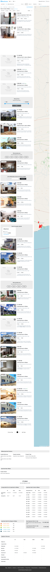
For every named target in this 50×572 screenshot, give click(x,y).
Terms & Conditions (20, 567)
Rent (9, 1)
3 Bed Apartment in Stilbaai (24, 89)
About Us (9, 567)
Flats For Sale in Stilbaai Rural (5, 473)
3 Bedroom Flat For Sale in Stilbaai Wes (24, 32)
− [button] (35, 8)
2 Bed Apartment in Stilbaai (24, 74)
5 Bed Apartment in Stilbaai (24, 143)
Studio (10, 10)
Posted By (34, 4)
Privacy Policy (27, 567)
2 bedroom (18, 10)
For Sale (3, 4)
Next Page (23, 432)
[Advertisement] (17, 47)
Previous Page (10, 432)
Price (22, 4)
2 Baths (14, 286)
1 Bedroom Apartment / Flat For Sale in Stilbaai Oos (24, 18)
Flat (25, 4)
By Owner (7, 10)
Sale (13, 1)
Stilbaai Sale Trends (42, 1)
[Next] (15, 18)
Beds (30, 4)
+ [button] (35, 7)
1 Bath (9, 286)
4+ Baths (24, 286)
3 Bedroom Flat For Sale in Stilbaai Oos (24, 60)
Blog (6, 567)
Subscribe (23, 178)
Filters (39, 4)
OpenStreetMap (44, 6)
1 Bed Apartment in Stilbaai (24, 188)
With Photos (2, 10)
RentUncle (4, 1)
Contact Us (14, 567)
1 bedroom (13, 10)
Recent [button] (29, 10)
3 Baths (19, 286)
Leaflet (40, 6)
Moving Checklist (34, 567)
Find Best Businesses (42, 567)
